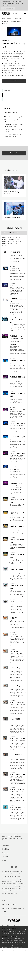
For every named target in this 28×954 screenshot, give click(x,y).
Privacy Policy (6, 925)
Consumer (6, 845)
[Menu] (25, 13)
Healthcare (6, 849)
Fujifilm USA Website (8, 8)
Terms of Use (17, 925)
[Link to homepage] (6, 14)
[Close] (25, 929)
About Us (5, 857)
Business (9, 18)
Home (3, 18)
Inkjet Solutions (17, 18)
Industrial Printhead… (8, 20)
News (4, 861)
